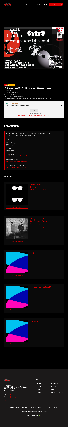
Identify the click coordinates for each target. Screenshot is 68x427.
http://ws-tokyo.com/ (13, 395)
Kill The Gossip (35, 185)
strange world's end (37, 219)
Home (39, 384)
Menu (39, 387)
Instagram (38, 187)
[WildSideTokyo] (8, 4)
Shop (39, 389)
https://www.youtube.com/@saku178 (39, 189)
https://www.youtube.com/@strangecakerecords (42, 227)
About (54, 387)
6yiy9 (32, 253)
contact (40, 392)
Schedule (55, 384)
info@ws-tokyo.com (13, 397)
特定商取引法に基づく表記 (17, 408)
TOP (20, 4)
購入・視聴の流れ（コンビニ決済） (42, 115)
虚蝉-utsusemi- (35, 321)
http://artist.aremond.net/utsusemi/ (16, 156)
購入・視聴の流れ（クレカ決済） (25, 115)
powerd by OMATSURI (33, 415)
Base (54, 389)
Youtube (46, 187)
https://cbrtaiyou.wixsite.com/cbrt (16, 167)
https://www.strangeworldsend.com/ (16, 161)
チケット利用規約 (29, 408)
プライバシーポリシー (41, 408)
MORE (38, 4)
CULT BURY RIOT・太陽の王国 (40, 287)
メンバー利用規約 (52, 408)
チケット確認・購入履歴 (56, 4)
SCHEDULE (28, 4)
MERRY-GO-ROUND (58, 392)
